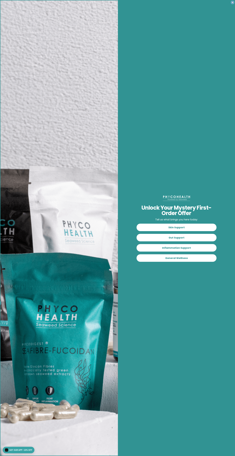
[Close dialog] (232, 2)
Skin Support (176, 227)
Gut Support (176, 237)
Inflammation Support (176, 248)
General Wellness (176, 258)
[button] (18, 450)
